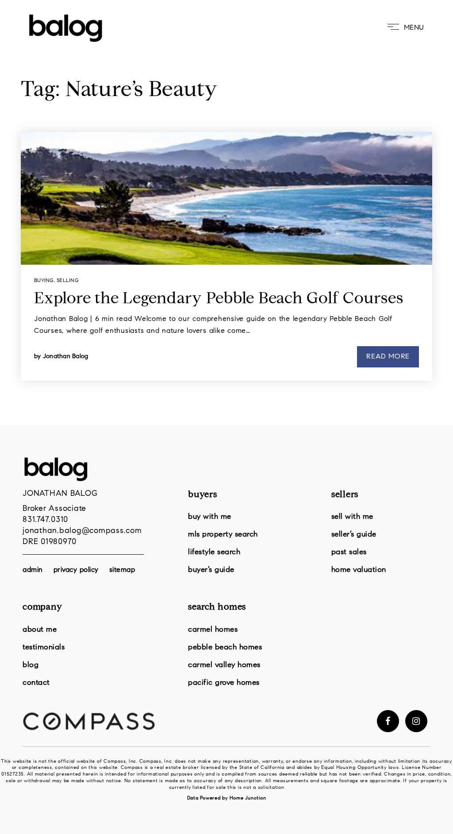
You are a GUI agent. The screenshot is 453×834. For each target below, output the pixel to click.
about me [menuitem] (40, 629)
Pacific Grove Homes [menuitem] (224, 683)
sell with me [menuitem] (352, 517)
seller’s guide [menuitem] (353, 534)
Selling (68, 280)
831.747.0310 (45, 520)
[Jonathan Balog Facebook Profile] (388, 721)
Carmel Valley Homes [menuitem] (224, 665)
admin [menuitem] (33, 570)
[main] (226, 212)
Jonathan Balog (65, 357)
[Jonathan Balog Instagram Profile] (416, 721)
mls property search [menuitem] (223, 534)
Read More (388, 356)
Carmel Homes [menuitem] (213, 629)
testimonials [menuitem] (44, 647)
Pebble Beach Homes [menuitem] (225, 647)
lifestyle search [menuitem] (214, 552)
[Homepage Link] (65, 28)
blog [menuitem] (30, 665)
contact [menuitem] (36, 683)
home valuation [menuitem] (358, 570)
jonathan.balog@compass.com (82, 531)
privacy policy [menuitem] (76, 570)
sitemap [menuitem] (122, 570)
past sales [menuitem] (349, 552)
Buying (44, 280)
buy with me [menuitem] (209, 517)
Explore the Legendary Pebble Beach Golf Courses (218, 300)
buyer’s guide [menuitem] (211, 570)
